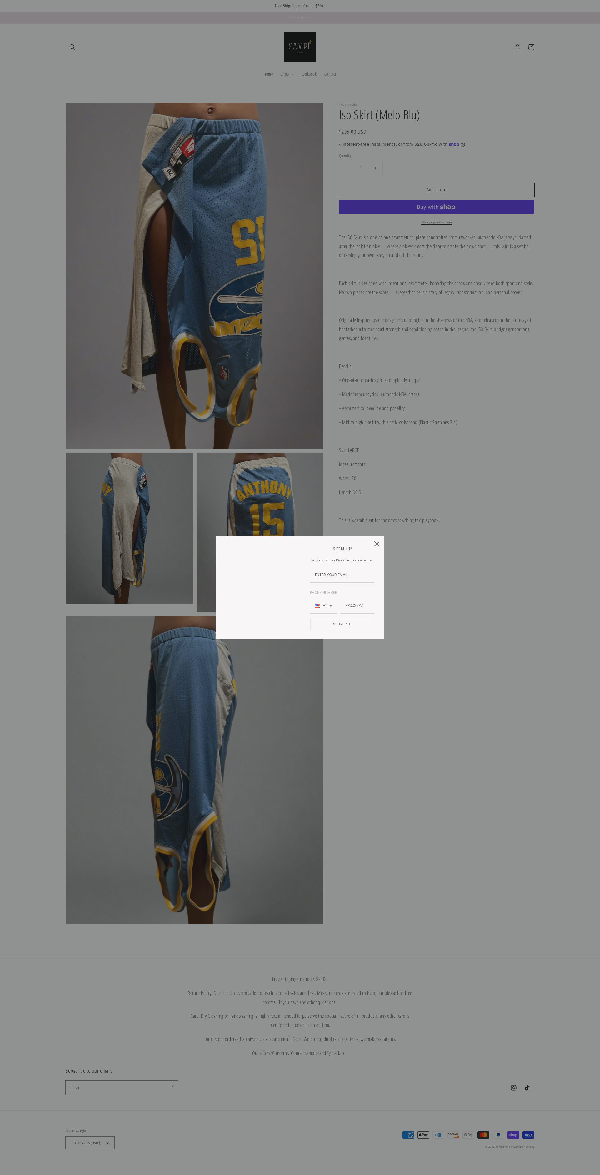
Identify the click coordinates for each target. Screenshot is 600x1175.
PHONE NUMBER (324, 592)
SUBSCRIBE (342, 623)
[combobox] (323, 606)
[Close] (376, 543)
